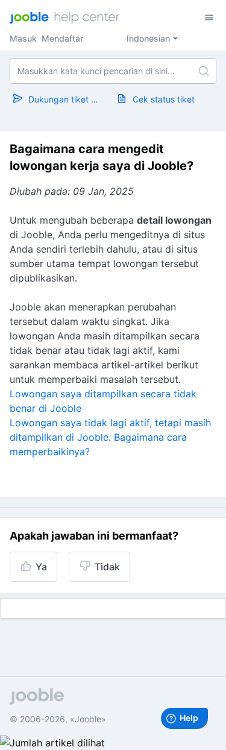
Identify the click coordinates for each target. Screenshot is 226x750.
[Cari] (204, 71)
